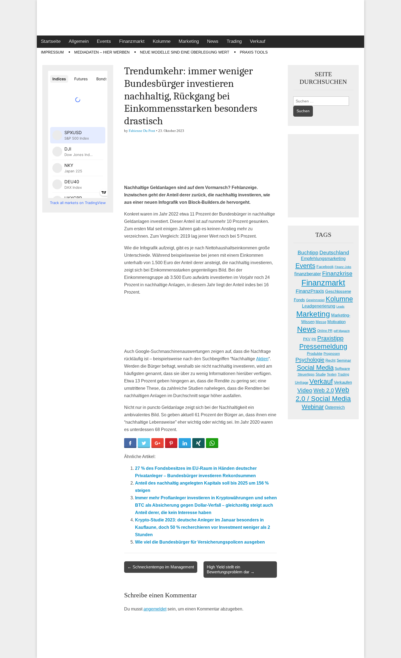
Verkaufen (343, 382)
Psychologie (309, 360)
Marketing (189, 41)
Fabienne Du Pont (142, 131)
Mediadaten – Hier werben (102, 52)
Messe (321, 322)
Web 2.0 (323, 390)
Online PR (325, 331)
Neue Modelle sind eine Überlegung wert (184, 52)
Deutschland (334, 252)
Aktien (262, 358)
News (213, 41)
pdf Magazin (342, 330)
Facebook (325, 266)
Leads (340, 306)
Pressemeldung (323, 346)
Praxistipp (330, 338)
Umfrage (301, 383)
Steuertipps (306, 374)
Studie (321, 374)
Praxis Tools (254, 52)
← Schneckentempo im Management (160, 567)
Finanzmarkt (132, 41)
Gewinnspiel (315, 300)
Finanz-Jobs (343, 266)
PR (314, 339)
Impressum (52, 52)
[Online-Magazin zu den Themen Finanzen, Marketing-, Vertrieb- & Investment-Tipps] (200, 18)
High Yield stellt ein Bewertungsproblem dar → (231, 569)
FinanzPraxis (310, 291)
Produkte (314, 353)
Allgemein (79, 41)
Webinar (313, 406)
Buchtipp (308, 252)
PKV (306, 339)
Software (342, 368)
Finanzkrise (337, 273)
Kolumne (161, 41)
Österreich (335, 407)
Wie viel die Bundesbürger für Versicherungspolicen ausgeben (200, 542)
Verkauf (257, 41)
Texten (332, 374)
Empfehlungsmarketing (323, 258)
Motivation (336, 321)
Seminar (344, 360)
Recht (330, 360)
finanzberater (307, 273)
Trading (234, 41)
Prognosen (332, 353)
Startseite (51, 41)
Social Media (315, 367)
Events (104, 41)
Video (304, 390)
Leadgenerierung (318, 305)
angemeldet (154, 609)
